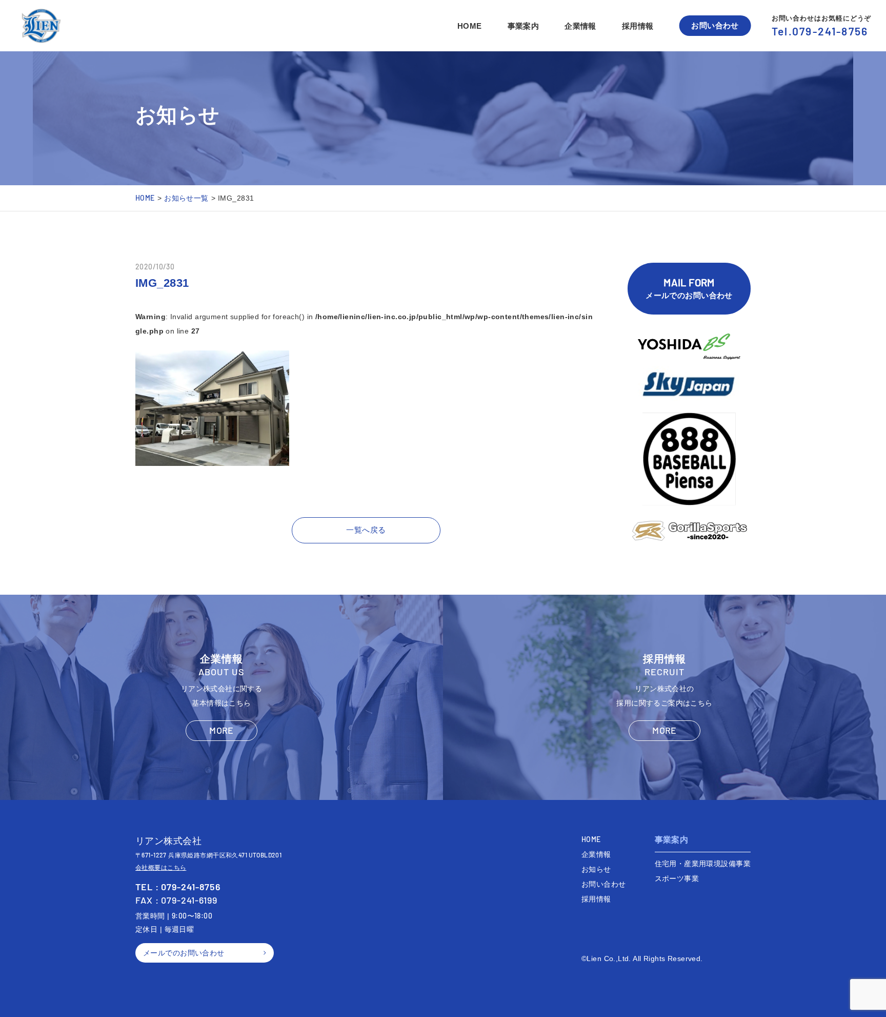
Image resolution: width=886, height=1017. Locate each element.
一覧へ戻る (366, 529)
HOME (469, 26)
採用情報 (638, 26)
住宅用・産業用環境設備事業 (703, 863)
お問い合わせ (715, 25)
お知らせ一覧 (186, 197)
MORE (221, 730)
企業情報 (580, 26)
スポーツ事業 (677, 878)
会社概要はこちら (160, 867)
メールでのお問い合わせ (689, 288)
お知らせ (596, 869)
